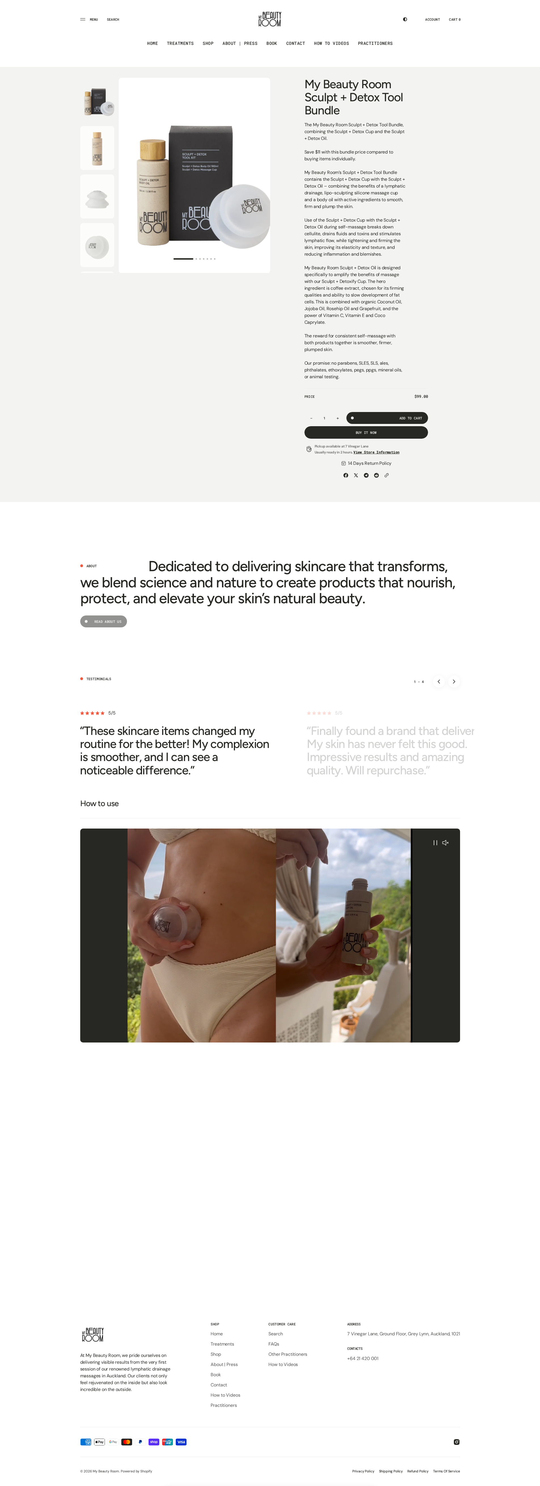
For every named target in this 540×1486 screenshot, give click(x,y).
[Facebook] (346, 475)
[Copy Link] (386, 475)
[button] (113, 19)
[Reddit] (376, 475)
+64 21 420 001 (362, 1358)
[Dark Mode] (405, 19)
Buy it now (366, 432)
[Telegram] (366, 475)
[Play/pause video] (435, 843)
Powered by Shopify (136, 1471)
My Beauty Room (106, 1471)
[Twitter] (356, 475)
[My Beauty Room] (270, 19)
